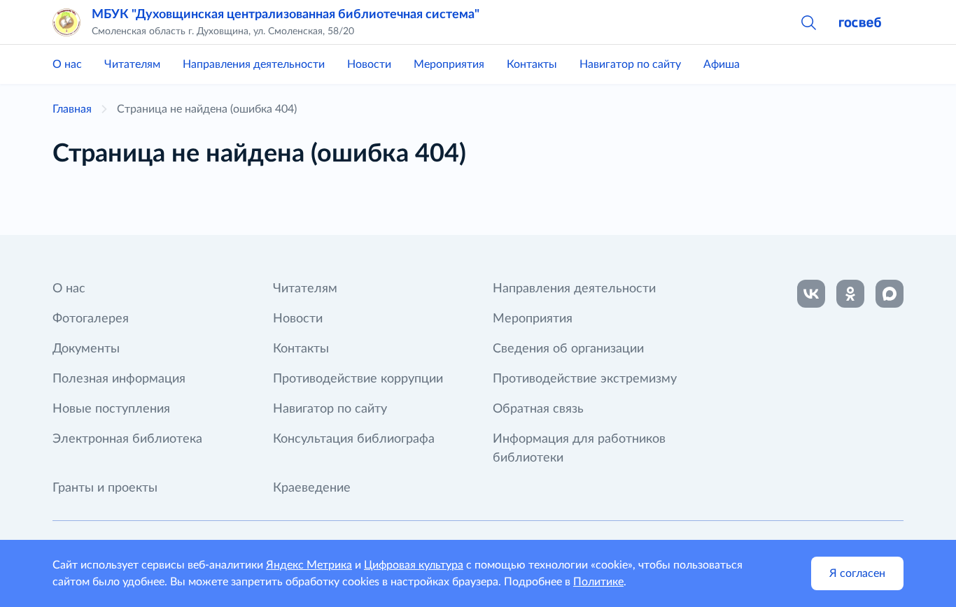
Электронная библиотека (127, 439)
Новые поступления (111, 409)
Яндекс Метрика (309, 565)
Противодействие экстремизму (585, 379)
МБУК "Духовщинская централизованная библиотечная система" (285, 14)
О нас (67, 64)
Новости (369, 64)
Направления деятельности (254, 64)
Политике (598, 581)
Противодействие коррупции (358, 379)
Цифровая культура (413, 565)
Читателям (132, 64)
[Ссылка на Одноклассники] (850, 294)
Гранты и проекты (104, 488)
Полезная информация (118, 379)
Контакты (532, 64)
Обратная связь (538, 409)
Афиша (721, 64)
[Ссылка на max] (890, 294)
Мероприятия (449, 64)
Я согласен (857, 573)
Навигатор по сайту (630, 64)
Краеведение (312, 488)
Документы (86, 349)
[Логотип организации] (66, 22)
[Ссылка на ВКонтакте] (811, 294)
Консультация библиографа (354, 439)
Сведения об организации (568, 349)
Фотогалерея (90, 319)
